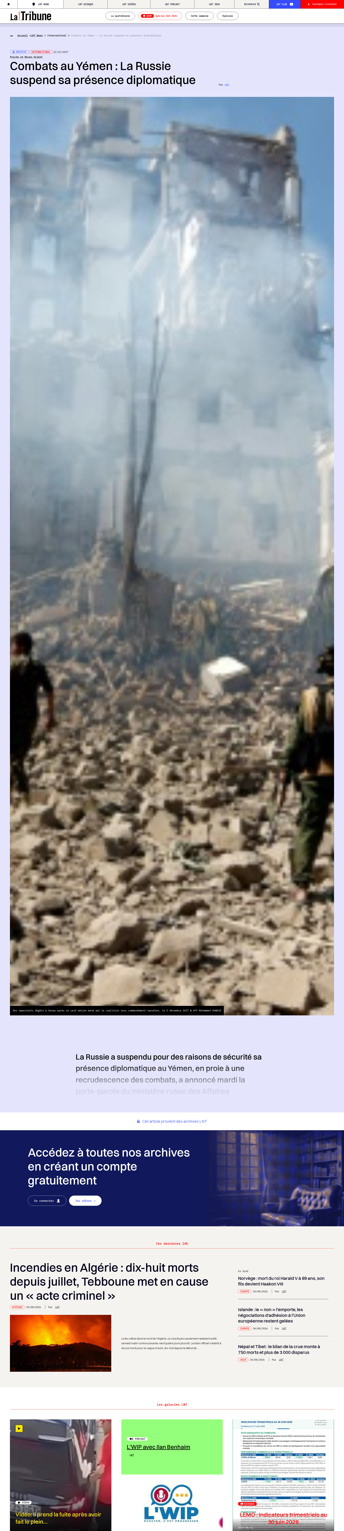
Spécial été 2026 (161, 15)
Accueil (22, 35)
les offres (83, 1201)
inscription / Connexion (324, 4)
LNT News (43, 4)
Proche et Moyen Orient (26, 56)
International (57, 35)
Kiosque (249, 1503)
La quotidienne (120, 15)
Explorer (227, 15)
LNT (227, 84)
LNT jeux (214, 4)
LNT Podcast (172, 4)
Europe (244, 1291)
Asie (243, 1359)
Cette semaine (199, 15)
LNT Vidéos (129, 4)
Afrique (17, 1307)
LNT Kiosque (85, 4)
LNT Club (281, 4)
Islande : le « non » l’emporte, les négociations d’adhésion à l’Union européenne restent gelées (271, 1315)
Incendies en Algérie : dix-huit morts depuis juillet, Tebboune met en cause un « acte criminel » (109, 1281)
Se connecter (44, 1201)
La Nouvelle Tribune (30, 15)
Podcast (140, 1438)
